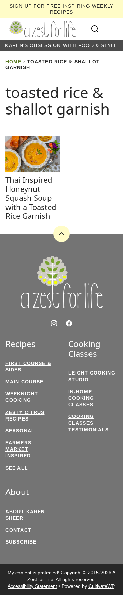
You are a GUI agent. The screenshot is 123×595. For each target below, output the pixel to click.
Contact (18, 530)
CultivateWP (101, 586)
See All (16, 468)
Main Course (24, 381)
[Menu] (110, 28)
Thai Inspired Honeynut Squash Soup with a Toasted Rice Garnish (30, 197)
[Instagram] (54, 323)
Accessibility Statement (32, 586)
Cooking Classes (84, 349)
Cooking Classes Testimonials (88, 423)
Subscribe (21, 542)
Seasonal (20, 430)
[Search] (94, 28)
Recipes (20, 344)
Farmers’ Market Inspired (19, 449)
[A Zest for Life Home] (42, 28)
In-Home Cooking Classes (81, 398)
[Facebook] (69, 323)
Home (13, 61)
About (17, 492)
